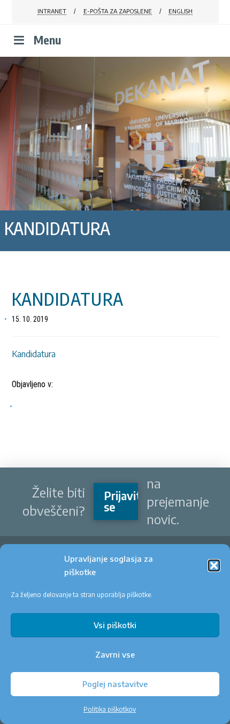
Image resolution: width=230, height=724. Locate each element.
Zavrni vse (115, 654)
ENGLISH (180, 10)
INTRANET (51, 10)
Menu (47, 40)
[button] (214, 565)
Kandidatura (34, 354)
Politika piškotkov (109, 709)
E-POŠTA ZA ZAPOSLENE (117, 10)
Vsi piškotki (115, 625)
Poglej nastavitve (115, 684)
